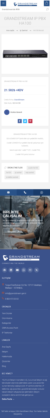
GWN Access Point (10, 328)
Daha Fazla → (8, 399)
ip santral (18, 172)
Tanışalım (13, 231)
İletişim (5, 352)
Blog (4, 366)
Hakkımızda (7, 356)
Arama (47, 9)
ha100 (8, 172)
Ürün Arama (7, 318)
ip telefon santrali (12, 177)
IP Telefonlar (7, 333)
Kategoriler (6, 323)
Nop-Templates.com (29, 414)
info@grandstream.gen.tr (15, 293)
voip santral (30, 172)
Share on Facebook (20, 121)
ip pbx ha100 (33, 168)
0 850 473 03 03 (12, 299)
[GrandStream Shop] (20, 257)
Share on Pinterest (30, 121)
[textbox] (22, 9)
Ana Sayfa (6, 347)
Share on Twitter (25, 121)
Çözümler (6, 361)
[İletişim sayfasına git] (25, 222)
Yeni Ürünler (7, 313)
